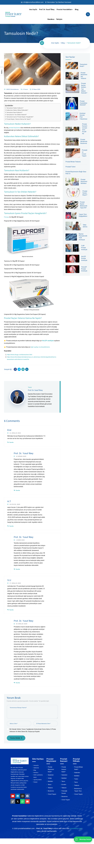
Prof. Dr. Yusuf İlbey (47, 9)
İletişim (59, 19)
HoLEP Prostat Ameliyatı (84, 258)
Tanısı (49, 784)
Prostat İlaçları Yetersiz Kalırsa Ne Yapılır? (18, 119)
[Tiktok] (12, 801)
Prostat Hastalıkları (64, 9)
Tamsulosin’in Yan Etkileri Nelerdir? (16, 114)
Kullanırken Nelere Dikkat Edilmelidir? (17, 110)
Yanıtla (11, 442)
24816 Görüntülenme (12, 89)
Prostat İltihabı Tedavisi (73, 161)
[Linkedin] (17, 796)
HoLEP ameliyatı (48, 340)
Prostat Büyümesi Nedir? (51, 769)
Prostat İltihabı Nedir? (78, 768)
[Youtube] (12, 796)
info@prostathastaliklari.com (33, 2)
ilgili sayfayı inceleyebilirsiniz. (40, 347)
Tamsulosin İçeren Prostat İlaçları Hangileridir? (19, 117)
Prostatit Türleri (70, 167)
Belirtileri (50, 781)
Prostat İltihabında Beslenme (83, 141)
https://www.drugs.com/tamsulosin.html (19, 354)
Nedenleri (51, 775)
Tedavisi (50, 787)
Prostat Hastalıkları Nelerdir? (83, 103)
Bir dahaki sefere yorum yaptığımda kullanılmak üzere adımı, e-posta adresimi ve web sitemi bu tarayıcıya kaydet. (33, 730)
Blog (76, 9)
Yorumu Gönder (15, 738)
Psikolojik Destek (64, 792)
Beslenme (51, 791)
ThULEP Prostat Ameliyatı (84, 269)
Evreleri (64, 784)
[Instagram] (22, 796)
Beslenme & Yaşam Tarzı (78, 790)
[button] (1, 71)
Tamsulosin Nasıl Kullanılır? (14, 112)
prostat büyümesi (14, 127)
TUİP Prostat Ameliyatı (84, 247)
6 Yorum (25, 89)
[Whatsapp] (22, 801)
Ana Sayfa (33, 9)
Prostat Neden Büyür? (85, 193)
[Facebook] (27, 796)
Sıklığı (50, 778)
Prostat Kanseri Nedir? (64, 769)
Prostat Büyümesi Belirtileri (84, 181)
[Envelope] (27, 801)
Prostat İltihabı (76, 759)
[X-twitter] (17, 801)
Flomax (6, 217)
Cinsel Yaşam (52, 794)
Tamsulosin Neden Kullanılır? (14, 108)
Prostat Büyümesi (51, 759)
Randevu (50, 19)
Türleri (76, 779)
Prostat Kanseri (63, 759)
